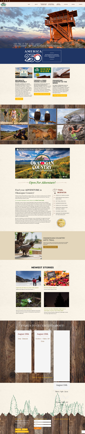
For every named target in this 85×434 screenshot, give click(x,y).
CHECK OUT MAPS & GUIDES (62, 195)
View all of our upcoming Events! (42, 377)
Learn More (19, 98)
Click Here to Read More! (60, 95)
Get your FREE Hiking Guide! (42, 94)
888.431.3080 (18, 422)
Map (29, 4)
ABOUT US (18, 429)
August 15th (61, 385)
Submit (37, 428)
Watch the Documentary (50, 247)
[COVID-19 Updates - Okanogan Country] (23, 72)
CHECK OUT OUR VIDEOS (61, 205)
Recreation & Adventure (44, 4)
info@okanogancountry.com (21, 423)
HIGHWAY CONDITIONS (61, 211)
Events (80, 4)
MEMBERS (25, 429)
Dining (73, 4)
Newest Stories (42, 267)
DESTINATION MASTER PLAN (22, 431)
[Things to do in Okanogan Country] (61, 72)
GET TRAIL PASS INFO (61, 201)
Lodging (66, 4)
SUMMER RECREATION (61, 203)
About (36, 4)
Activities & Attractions (51, 4)
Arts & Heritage (58, 4)
